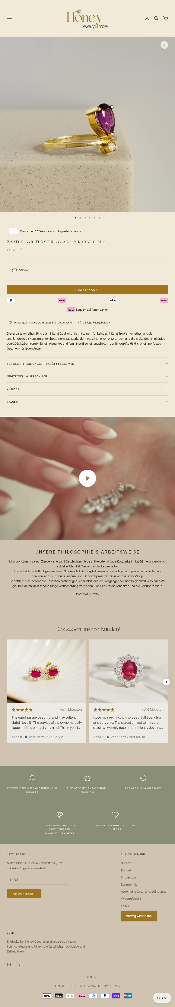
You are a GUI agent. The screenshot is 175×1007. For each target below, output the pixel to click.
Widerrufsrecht (131, 898)
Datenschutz (129, 884)
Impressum (128, 877)
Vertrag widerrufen (139, 916)
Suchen (126, 863)
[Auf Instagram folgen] (9, 964)
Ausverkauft (87, 289)
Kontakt (126, 870)
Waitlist (125, 905)
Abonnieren (24, 893)
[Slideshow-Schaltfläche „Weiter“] (166, 682)
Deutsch (85, 977)
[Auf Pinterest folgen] (20, 964)
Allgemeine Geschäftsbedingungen (144, 891)
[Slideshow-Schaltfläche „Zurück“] (8, 682)
